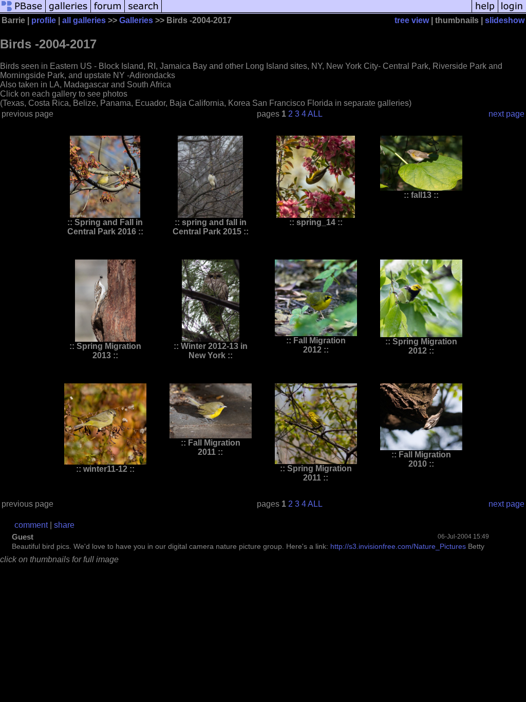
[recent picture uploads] (68, 11)
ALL (315, 113)
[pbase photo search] (143, 11)
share (64, 525)
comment (31, 525)
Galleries (136, 20)
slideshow (504, 20)
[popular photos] (317, 11)
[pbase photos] (23, 11)
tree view (411, 20)
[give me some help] (485, 11)
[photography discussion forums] (108, 11)
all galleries (84, 20)
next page (506, 113)
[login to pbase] (512, 11)
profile (43, 20)
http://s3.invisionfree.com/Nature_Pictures (398, 546)
